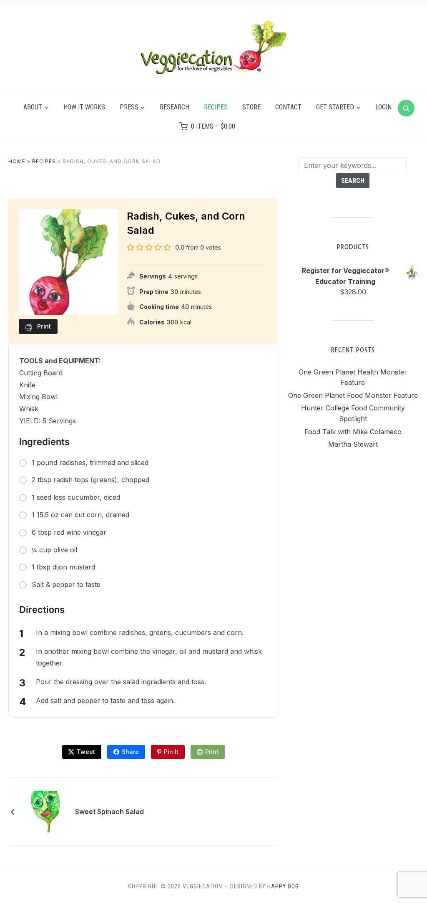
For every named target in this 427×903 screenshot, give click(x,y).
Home (16, 161)
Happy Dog (283, 886)
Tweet (86, 751)
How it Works (84, 107)
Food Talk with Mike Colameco (353, 431)
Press (129, 107)
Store (251, 107)
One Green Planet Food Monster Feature (353, 395)
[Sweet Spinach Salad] (47, 811)
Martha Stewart (353, 444)
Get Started (335, 107)
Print (212, 751)
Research (174, 107)
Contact (288, 107)
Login (383, 107)
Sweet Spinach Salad (109, 811)
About (32, 107)
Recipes (216, 107)
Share (130, 751)
